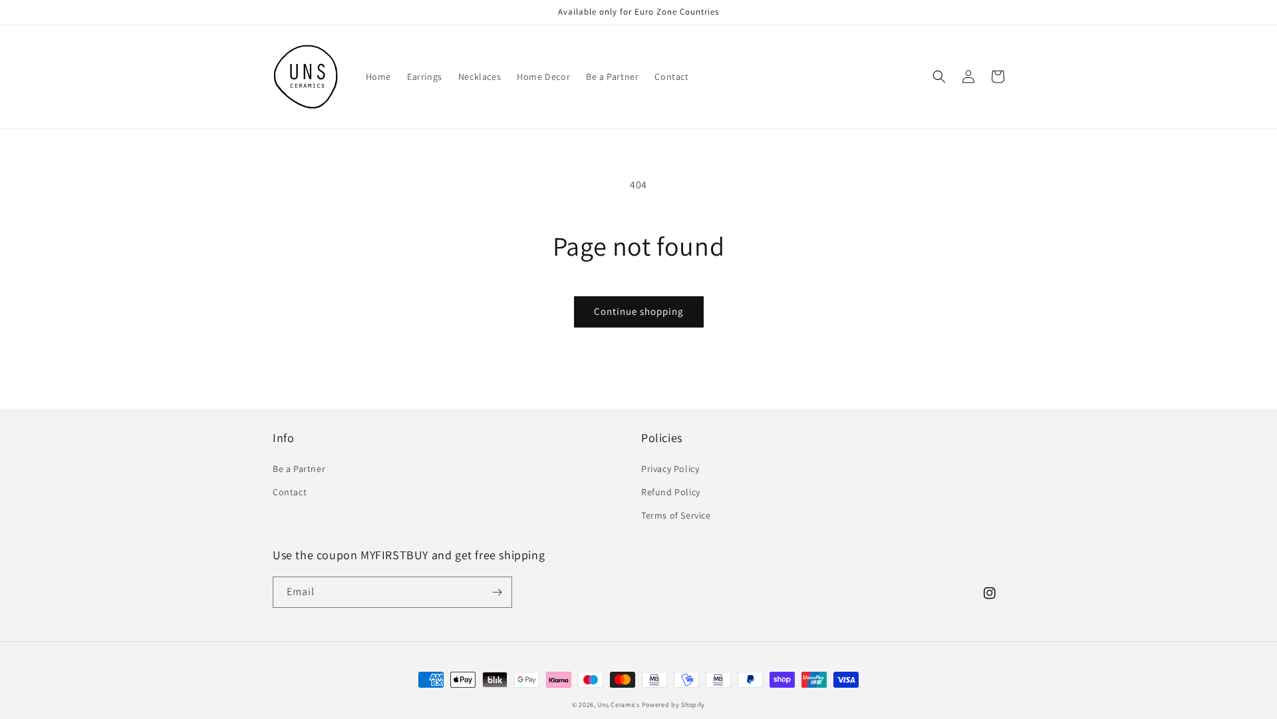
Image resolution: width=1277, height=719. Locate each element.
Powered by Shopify (674, 704)
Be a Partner (299, 469)
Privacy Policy (670, 469)
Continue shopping (639, 311)
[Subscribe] (496, 592)
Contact (290, 492)
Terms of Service (676, 515)
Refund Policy (670, 492)
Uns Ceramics (618, 704)
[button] (939, 76)
